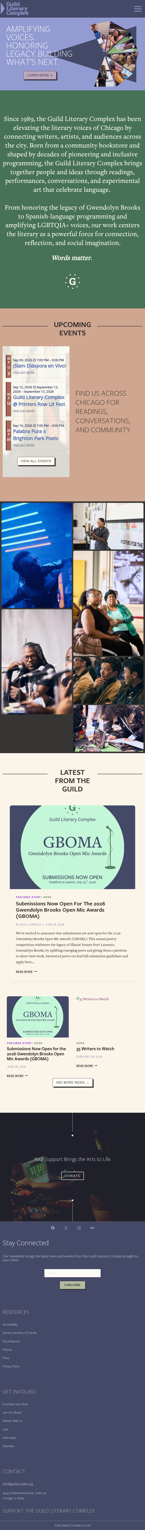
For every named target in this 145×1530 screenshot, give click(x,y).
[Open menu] (138, 9)
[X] (65, 1227)
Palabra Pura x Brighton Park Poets (35, 435)
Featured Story (28, 897)
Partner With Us (12, 1421)
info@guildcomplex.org (18, 1484)
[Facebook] (52, 1227)
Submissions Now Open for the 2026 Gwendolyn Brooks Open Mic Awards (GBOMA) (60, 910)
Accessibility (10, 1324)
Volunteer (9, 1446)
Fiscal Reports (11, 1341)
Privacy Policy (11, 1366)
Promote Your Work (15, 1404)
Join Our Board (12, 1413)
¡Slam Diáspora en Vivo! (39, 365)
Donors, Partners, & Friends (20, 1333)
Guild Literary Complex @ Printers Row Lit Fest (39, 400)
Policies (7, 1350)
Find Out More (24, 372)
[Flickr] (92, 1227)
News (47, 897)
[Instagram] (79, 1227)
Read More (26, 971)
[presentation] (72, 847)
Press (6, 1358)
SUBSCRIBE (72, 1285)
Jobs (5, 1429)
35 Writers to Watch (95, 1049)
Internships (9, 1438)
